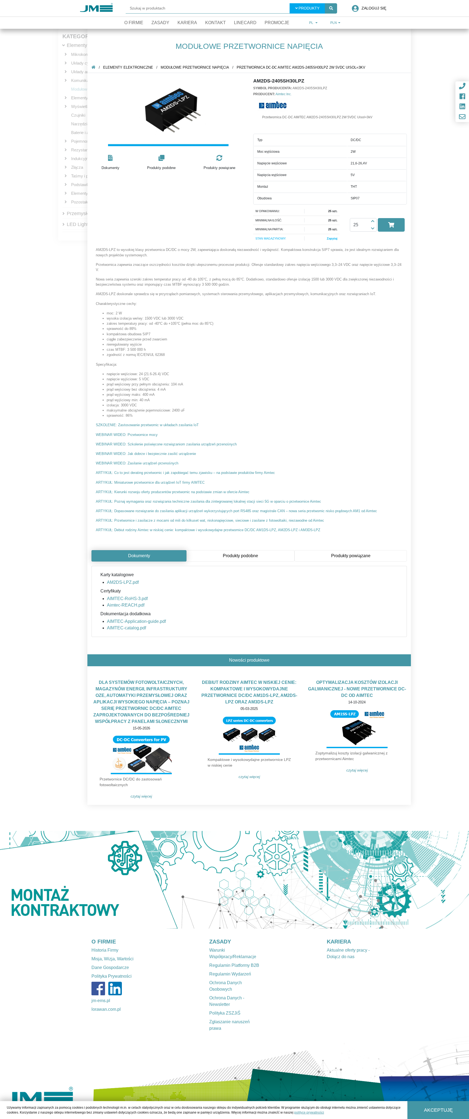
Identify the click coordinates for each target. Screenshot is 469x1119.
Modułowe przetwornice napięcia (195, 67)
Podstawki (80, 184)
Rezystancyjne (84, 150)
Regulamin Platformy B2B (234, 965)
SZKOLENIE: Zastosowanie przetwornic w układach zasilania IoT (147, 425)
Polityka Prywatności (111, 976)
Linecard (245, 22)
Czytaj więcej (141, 796)
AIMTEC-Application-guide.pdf (136, 621)
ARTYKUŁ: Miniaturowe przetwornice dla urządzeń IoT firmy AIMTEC (150, 482)
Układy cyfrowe (85, 63)
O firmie (133, 22)
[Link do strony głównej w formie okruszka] (93, 67)
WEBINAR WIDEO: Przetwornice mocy (127, 435)
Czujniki (78, 115)
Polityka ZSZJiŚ (224, 1013)
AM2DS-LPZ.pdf (123, 582)
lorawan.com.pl (106, 1009)
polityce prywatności (309, 1112)
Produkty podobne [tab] (240, 555)
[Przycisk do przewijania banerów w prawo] (434, 880)
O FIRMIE (103, 942)
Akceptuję (438, 1110)
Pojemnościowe (85, 141)
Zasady (160, 22)
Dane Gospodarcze (110, 967)
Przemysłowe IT (84, 213)
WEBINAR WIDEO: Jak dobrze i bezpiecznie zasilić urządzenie (146, 454)
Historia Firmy (104, 950)
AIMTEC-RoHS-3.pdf (127, 598)
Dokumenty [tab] (139, 555)
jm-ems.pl (100, 1000)
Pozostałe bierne (86, 202)
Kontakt (215, 22)
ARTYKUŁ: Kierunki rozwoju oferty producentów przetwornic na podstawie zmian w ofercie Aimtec (172, 492)
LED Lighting (81, 224)
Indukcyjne (80, 158)
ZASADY (220, 942)
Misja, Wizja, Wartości (112, 959)
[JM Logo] (96, 8)
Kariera (187, 22)
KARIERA (339, 942)
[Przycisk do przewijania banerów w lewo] (35, 880)
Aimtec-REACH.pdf (125, 605)
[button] (110, 162)
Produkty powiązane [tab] (350, 555)
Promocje (277, 22)
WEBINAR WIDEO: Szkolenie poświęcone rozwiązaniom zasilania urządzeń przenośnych (166, 444)
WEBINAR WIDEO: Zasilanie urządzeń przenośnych (137, 463)
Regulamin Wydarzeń (230, 974)
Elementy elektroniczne (128, 67)
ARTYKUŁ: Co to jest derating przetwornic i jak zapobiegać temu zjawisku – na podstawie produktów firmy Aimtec (185, 473)
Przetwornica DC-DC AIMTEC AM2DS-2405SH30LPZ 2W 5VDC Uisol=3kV (301, 67)
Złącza (77, 167)
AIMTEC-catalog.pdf (126, 628)
